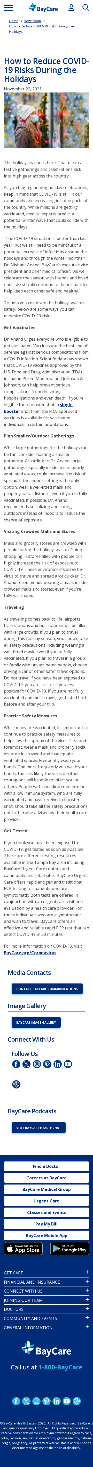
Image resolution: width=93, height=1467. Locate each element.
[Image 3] (23, 1248)
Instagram (37, 1064)
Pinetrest (47, 1064)
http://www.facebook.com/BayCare (16, 1064)
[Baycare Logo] (43, 8)
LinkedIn (57, 1064)
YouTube (68, 1064)
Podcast (16, 1084)
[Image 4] (69, 1248)
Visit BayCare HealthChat (38, 1128)
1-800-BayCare (60, 1367)
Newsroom (32, 20)
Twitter (26, 1064)
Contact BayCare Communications (47, 989)
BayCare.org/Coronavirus (30, 953)
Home (13, 20)
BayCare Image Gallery (36, 1022)
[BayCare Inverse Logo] (46, 1349)
